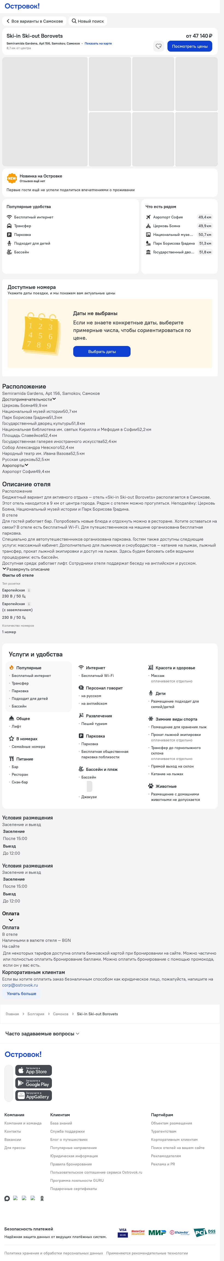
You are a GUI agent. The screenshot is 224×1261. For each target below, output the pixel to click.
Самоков (60, 1013)
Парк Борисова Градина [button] (25, 417)
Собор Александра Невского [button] (31, 447)
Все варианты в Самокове (37, 21)
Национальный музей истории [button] (32, 411)
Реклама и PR (163, 1164)
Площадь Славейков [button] (22, 435)
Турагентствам (163, 1131)
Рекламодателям (166, 1155)
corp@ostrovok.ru (20, 985)
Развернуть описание (28, 569)
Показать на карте (98, 43)
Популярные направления (73, 1147)
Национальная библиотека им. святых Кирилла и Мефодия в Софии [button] (69, 429)
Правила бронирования (71, 1164)
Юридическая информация (74, 1155)
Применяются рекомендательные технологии (147, 1253)
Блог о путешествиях (69, 1139)
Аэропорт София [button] (19, 471)
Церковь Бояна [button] (17, 405)
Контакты (12, 1131)
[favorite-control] (158, 46)
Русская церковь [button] (19, 459)
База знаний (61, 1123)
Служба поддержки (67, 1131)
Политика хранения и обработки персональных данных (53, 1253)
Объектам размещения (171, 1123)
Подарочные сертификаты (73, 1188)
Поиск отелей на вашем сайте (178, 1147)
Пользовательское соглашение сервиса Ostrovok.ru (96, 1172)
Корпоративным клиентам (174, 1139)
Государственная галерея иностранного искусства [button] (52, 441)
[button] (45, 111)
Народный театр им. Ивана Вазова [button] (36, 453)
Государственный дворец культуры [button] (37, 423)
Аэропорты (13, 465)
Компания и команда (23, 1123)
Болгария (36, 1013)
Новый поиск (91, 21)
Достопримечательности (27, 399)
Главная (12, 1013)
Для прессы (14, 1147)
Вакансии (12, 1139)
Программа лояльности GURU (77, 1180)
